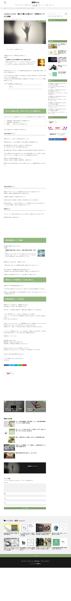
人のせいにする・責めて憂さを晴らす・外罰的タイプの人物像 (24, 8)
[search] (66, 14)
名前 (4, 493)
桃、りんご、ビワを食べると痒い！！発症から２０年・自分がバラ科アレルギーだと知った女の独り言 (31, 430)
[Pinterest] (24, 365)
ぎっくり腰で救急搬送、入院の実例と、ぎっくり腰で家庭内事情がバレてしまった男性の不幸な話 (31, 422)
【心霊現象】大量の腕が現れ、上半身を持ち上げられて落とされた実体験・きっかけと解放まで (62, 60)
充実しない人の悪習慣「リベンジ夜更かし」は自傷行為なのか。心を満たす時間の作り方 (31, 446)
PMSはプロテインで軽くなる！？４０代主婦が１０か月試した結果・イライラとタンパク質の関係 (11, 549)
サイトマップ (24, 561)
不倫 (60, 16)
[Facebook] (6, 365)
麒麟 (56, 104)
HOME (6, 8)
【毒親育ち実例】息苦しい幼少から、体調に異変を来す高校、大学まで (20, 251)
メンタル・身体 (11, 8)
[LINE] (20, 365)
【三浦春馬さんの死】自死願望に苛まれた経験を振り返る (18, 59)
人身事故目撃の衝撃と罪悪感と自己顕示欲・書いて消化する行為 (59, 548)
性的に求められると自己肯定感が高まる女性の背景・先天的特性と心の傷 (43, 534)
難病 (55, 16)
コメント (6, 482)
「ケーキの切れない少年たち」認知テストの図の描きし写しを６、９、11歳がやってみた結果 (27, 534)
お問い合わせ (37, 561)
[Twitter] (11, 365)
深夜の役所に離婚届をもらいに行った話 (62, 73)
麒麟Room (35, 2)
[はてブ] (16, 365)
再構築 (58, 16)
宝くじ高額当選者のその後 (62, 45)
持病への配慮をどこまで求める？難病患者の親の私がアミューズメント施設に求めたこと (27, 549)
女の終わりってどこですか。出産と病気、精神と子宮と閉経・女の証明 (43, 548)
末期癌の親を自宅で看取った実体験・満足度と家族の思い (11, 534)
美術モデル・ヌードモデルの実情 (62, 66)
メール (5, 498)
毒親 (49, 16)
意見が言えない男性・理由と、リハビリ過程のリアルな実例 (59, 534)
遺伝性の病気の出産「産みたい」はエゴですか (26, 453)
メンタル (52, 16)
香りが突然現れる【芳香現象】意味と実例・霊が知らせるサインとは (62, 52)
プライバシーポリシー (45, 561)
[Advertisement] (25, 98)
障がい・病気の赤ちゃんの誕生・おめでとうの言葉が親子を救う (30, 437)
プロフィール (30, 561)
